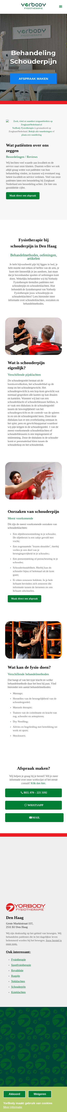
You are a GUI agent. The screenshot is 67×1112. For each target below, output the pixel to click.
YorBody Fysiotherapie (23, 128)
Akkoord (14, 1094)
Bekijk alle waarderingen (40, 131)
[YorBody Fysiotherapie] (33, 6)
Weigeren (40, 1094)
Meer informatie (12, 1107)
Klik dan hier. (38, 783)
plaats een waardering (31, 134)
